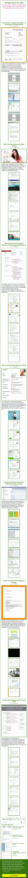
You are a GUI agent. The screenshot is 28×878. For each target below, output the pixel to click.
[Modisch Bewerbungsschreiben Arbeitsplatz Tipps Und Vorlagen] (14, 130)
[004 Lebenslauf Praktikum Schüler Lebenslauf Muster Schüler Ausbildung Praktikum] (14, 458)
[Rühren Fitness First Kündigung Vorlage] (14, 619)
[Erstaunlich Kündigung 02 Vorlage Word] (14, 736)
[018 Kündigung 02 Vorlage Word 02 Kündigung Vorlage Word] (14, 775)
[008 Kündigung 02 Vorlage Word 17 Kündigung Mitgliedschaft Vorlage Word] (14, 795)
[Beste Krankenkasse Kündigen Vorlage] (14, 162)
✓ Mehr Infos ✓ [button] (6, 871)
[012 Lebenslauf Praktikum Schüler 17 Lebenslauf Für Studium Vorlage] (14, 449)
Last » (24, 819)
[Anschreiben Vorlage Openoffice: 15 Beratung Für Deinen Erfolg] (14, 62)
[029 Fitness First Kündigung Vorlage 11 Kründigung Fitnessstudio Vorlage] (14, 696)
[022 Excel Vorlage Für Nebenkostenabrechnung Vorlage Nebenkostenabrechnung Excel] (14, 577)
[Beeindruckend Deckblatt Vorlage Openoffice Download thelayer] (14, 101)
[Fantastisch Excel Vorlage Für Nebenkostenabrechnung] (14, 499)
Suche (24, 822)
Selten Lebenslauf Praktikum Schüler (14, 365)
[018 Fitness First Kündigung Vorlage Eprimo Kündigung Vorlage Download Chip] (14, 637)
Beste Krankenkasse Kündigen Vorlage (14, 145)
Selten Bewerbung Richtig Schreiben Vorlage (18, 827)
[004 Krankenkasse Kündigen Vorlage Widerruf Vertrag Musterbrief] (14, 220)
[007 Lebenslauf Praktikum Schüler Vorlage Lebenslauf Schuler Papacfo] (14, 468)
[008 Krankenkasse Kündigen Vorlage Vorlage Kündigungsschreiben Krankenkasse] (14, 210)
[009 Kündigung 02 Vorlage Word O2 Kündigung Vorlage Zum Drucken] (14, 756)
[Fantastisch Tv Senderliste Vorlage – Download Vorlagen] (14, 121)
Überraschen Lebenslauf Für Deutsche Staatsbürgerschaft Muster (14, 244)
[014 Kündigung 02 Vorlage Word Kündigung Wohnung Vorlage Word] (14, 805)
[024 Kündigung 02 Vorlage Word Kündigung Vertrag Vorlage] (14, 765)
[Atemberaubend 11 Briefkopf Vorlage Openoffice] (14, 140)
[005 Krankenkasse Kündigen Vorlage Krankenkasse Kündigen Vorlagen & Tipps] (14, 190)
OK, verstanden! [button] (14, 875)
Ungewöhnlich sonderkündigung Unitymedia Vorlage (19, 852)
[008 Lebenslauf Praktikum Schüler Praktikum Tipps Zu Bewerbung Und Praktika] (14, 419)
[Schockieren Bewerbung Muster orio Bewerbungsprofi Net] (14, 91)
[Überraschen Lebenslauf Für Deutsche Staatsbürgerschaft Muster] (14, 283)
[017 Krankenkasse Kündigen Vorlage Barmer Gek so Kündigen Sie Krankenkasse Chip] (14, 240)
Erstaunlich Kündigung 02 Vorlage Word (14, 701)
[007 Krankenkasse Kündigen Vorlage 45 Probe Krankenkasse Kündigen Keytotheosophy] (14, 180)
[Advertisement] (14, 15)
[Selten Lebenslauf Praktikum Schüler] (14, 400)
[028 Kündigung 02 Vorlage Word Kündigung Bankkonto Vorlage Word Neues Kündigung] (14, 785)
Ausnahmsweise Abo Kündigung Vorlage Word (18, 836)
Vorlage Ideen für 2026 (14, 3)
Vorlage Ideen (15, 26)
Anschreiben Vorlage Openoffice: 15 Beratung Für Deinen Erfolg (14, 23)
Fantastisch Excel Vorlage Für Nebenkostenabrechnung (14, 483)
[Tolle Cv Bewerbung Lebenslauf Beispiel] (14, 111)
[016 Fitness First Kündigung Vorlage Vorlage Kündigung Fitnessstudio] (14, 686)
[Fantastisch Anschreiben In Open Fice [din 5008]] (14, 81)
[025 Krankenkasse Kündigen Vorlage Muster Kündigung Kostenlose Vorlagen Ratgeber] (14, 230)
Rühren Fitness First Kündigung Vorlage (14, 581)
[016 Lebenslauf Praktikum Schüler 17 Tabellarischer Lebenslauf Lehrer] (14, 439)
